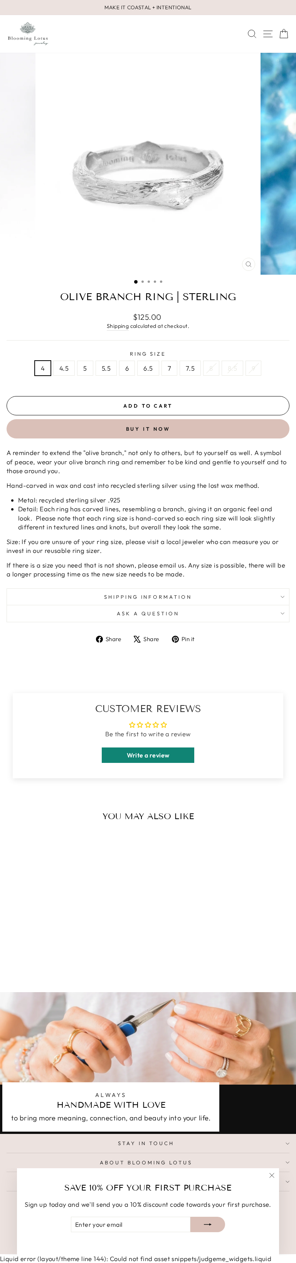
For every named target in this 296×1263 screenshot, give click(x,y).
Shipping (118, 325)
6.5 (148, 368)
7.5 (190, 368)
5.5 (106, 368)
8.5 (232, 368)
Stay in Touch (146, 1143)
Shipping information (148, 597)
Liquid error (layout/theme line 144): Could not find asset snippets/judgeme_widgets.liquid (148, 620)
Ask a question (148, 613)
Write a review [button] (148, 755)
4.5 (64, 368)
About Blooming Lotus (146, 1162)
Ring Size (148, 354)
